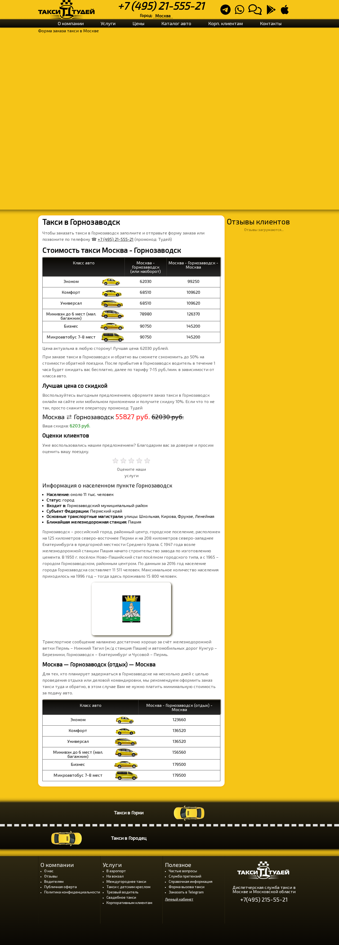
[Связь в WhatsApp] (241, 11)
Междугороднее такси (126, 881)
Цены (138, 23)
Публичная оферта (60, 886)
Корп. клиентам (225, 23)
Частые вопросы (183, 871)
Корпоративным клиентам (129, 902)
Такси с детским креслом (128, 886)
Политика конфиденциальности (72, 892)
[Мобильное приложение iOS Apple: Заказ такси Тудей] (286, 11)
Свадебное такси (121, 897)
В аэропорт (116, 871)
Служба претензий (185, 876)
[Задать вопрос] (256, 11)
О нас (48, 871)
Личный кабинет (179, 899)
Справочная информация (190, 881)
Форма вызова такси (186, 886)
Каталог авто (176, 23)
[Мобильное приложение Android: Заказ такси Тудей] (273, 11)
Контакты (271, 23)
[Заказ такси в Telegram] (227, 11)
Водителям (54, 881)
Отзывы (50, 876)
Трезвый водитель (122, 892)
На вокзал (115, 876)
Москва (163, 15)
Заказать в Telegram (186, 892)
